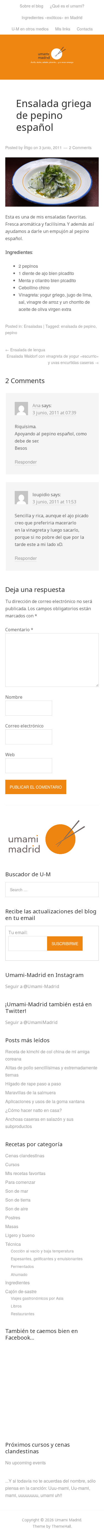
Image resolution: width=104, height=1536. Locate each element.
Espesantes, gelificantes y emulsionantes (47, 1258)
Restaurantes (22, 1313)
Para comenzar (20, 1182)
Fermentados (22, 1266)
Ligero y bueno (20, 1235)
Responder (26, 462)
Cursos (12, 1164)
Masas (11, 1226)
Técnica (13, 1244)
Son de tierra (18, 1200)
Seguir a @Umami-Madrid (32, 986)
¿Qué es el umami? (67, 6)
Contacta (85, 29)
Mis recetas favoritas (25, 1173)
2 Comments (80, 147)
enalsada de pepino (78, 326)
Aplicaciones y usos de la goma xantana (45, 1101)
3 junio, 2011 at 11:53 (54, 502)
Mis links (62, 29)
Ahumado (19, 1274)
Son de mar (16, 1191)
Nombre (13, 697)
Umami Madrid (68, 1519)
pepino (11, 332)
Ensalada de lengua (25, 349)
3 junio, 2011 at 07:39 (54, 413)
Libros (16, 1306)
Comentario (19, 630)
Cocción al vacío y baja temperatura (42, 1251)
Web (10, 755)
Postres (12, 1217)
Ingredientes (17, 1282)
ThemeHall (61, 1526)
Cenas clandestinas (24, 1155)
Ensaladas (33, 326)
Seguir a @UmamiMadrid (31, 1022)
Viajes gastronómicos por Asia (37, 1298)
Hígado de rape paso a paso (33, 1083)
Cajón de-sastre (21, 1291)
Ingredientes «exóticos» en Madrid (52, 17)
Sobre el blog (31, 6)
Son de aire (16, 1208)
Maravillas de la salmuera (30, 1092)
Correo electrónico (24, 726)
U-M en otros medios (30, 29)
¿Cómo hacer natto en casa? (33, 1110)
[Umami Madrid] (52, 59)
